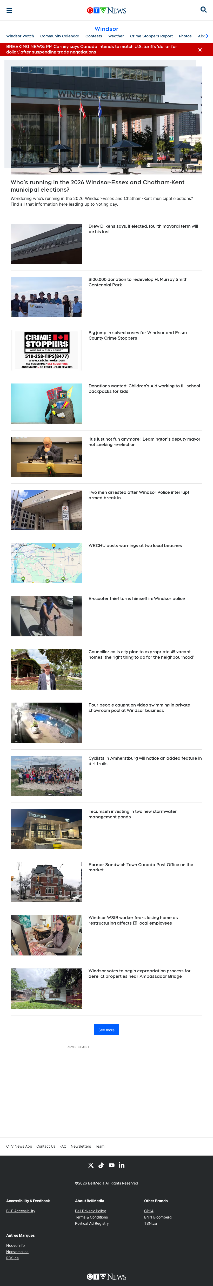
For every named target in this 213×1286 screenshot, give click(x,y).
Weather (116, 36)
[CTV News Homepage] (106, 10)
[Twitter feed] (91, 1165)
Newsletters (81, 1146)
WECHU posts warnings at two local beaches (135, 545)
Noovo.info (15, 1245)
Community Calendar (59, 36)
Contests (93, 36)
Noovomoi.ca (17, 1251)
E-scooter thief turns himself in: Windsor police (137, 598)
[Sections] (9, 10)
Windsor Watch (20, 36)
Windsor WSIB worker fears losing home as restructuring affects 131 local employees (133, 920)
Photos (185, 36)
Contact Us (45, 1146)
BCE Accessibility (20, 1211)
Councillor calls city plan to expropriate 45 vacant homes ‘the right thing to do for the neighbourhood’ (141, 654)
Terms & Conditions (91, 1217)
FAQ (62, 1146)
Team (99, 1146)
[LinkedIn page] (122, 1165)
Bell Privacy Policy (90, 1211)
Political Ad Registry (92, 1223)
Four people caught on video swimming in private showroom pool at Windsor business (139, 708)
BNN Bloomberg (158, 1217)
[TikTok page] (101, 1165)
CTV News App (19, 1146)
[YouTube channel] (112, 1165)
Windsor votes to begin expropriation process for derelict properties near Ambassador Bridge (140, 973)
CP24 (149, 1211)
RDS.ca (12, 1258)
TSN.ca (150, 1223)
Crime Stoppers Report (151, 36)
